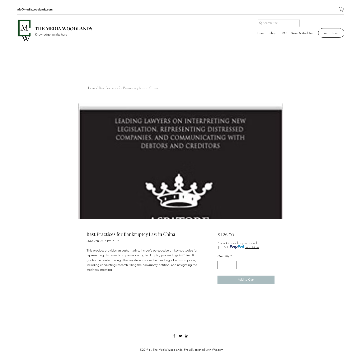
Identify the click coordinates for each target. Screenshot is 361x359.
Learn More (252, 247)
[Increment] (233, 265)
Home (90, 88)
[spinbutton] (227, 265)
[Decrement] (221, 265)
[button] (341, 9)
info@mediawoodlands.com (35, 9)
